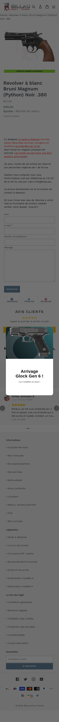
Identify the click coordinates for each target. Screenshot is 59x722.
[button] (9, 330)
